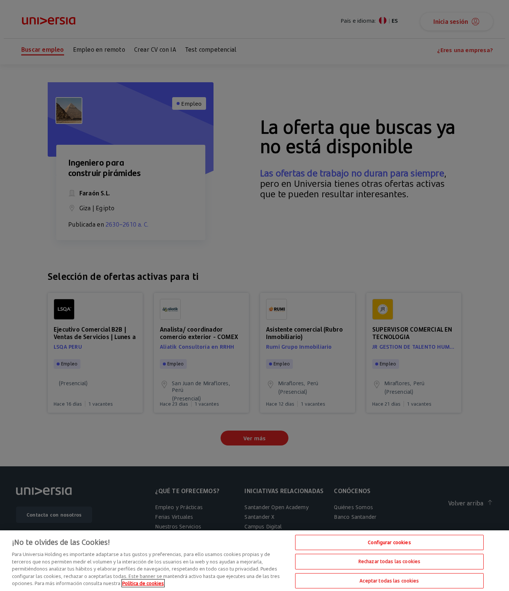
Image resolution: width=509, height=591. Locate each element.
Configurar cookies (389, 542)
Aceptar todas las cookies (389, 580)
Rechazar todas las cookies (389, 561)
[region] (254, 560)
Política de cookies (143, 583)
